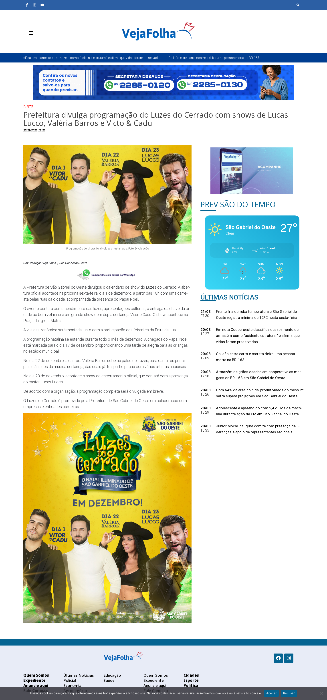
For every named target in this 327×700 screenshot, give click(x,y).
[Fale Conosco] (46, 43)
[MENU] (29, 33)
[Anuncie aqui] (40, 43)
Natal (29, 106)
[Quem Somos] (26, 43)
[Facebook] (278, 658)
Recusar (289, 693)
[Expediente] (33, 43)
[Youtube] (42, 5)
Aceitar (271, 693)
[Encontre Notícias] (298, 5)
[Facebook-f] (26, 5)
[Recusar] (321, 693)
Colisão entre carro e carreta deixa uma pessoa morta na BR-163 (146, 58)
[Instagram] (34, 5)
